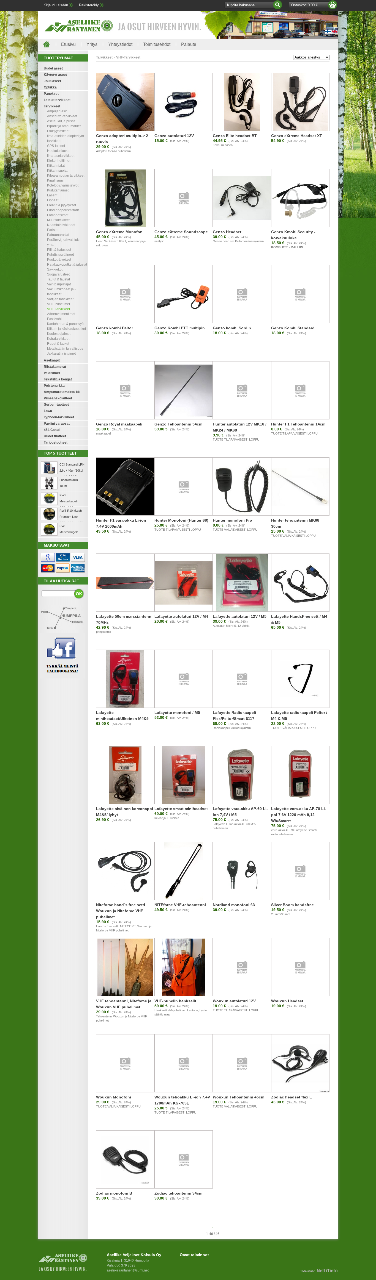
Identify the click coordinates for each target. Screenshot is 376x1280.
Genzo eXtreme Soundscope (181, 232)
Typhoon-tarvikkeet (59, 417)
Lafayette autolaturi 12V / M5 (239, 616)
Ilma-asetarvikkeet (60, 156)
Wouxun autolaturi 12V (234, 1001)
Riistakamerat (55, 367)
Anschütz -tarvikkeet (62, 116)
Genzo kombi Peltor (114, 328)
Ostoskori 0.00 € (304, 5)
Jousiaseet (52, 81)
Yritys (91, 44)
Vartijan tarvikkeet (60, 299)
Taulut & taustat (58, 279)
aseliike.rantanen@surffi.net (128, 1270)
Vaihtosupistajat (59, 284)
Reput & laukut (58, 344)
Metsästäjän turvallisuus (65, 348)
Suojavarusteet (58, 274)
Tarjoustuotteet (55, 442)
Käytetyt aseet (55, 75)
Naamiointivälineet (61, 225)
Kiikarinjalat (56, 166)
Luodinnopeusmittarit (63, 210)
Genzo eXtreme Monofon (119, 232)
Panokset (51, 94)
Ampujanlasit (57, 111)
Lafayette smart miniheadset (181, 808)
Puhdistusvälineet (60, 255)
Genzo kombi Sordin (232, 328)
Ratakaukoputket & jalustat (67, 264)
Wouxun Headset (287, 1001)
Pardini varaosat (57, 423)
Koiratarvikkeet (58, 339)
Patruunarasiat (58, 235)
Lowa (48, 411)
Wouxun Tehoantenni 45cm (238, 1097)
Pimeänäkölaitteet (58, 398)
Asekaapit (52, 360)
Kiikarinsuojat (57, 170)
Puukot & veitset (59, 259)
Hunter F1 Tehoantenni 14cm (298, 424)
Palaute (188, 44)
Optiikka (50, 87)
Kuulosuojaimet (58, 334)
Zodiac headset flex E (291, 1097)
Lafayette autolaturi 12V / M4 (181, 616)
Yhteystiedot (120, 44)
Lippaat (52, 200)
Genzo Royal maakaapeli (119, 424)
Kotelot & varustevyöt (62, 185)
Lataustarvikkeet (57, 100)
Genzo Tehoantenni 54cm (178, 424)
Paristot (52, 230)
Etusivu (68, 44)
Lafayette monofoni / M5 (177, 712)
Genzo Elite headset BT (235, 135)
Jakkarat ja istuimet (61, 353)
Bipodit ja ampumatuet (64, 126)
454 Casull (52, 430)
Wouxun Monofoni (113, 1097)
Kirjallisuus (55, 180)
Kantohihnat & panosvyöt (66, 324)
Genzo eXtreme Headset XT (296, 135)
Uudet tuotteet (55, 436)
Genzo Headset (227, 232)
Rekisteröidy (89, 5)
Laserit (52, 195)
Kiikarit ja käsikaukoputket (66, 329)
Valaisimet (52, 373)
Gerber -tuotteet (56, 405)
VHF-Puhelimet (58, 304)
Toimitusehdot (156, 44)
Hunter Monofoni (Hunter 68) (181, 520)
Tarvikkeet (52, 106)
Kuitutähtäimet (58, 190)
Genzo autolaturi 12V (174, 135)
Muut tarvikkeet (58, 220)
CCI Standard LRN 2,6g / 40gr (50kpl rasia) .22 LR (72, 470)
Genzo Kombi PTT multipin (179, 328)
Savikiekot (54, 269)
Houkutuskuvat (58, 151)
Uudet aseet (53, 68)
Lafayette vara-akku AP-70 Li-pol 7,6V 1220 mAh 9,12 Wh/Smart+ (298, 814)
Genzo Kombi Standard (293, 328)
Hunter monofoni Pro (232, 520)
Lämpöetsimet (57, 215)
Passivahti (54, 319)
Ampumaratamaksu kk (62, 392)
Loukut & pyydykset (61, 205)
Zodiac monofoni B (114, 1193)
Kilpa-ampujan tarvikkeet (65, 175)
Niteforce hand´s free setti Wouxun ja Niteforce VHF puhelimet (120, 911)
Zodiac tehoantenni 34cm (178, 1193)
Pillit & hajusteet (59, 250)
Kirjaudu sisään (55, 5)
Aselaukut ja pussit (61, 121)
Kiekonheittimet (58, 161)
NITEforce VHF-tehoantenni (180, 905)
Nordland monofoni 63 (234, 905)
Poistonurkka (54, 386)
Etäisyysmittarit (58, 131)
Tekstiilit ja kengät (58, 379)
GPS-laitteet (56, 146)
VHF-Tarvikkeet (58, 309)
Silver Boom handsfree (292, 905)
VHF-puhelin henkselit (175, 1001)
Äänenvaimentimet (61, 314)
